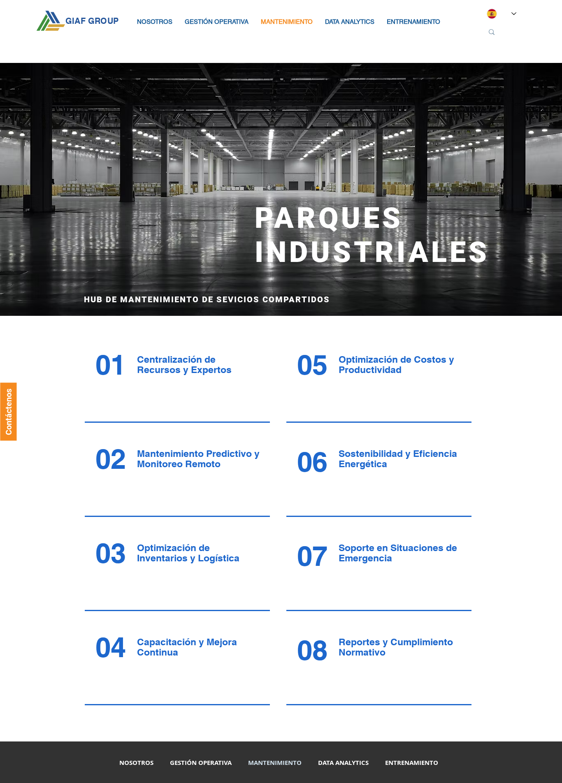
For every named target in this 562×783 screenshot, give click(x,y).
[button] (155, 22)
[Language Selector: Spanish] (501, 13)
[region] (174, 385)
